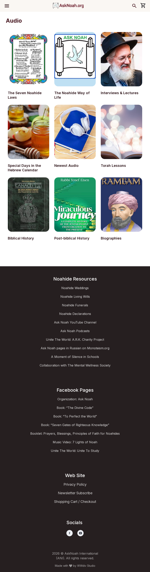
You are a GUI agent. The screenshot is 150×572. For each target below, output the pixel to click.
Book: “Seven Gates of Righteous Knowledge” (75, 425)
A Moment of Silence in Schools (75, 357)
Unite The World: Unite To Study (75, 451)
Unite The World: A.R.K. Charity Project (75, 339)
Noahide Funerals (75, 305)
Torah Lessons (113, 166)
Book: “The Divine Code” (75, 408)
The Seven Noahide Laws (25, 95)
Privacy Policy (75, 484)
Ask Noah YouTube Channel (75, 322)
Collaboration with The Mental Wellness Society (75, 365)
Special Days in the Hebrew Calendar (24, 168)
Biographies (111, 238)
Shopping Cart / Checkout (75, 502)
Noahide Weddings (75, 288)
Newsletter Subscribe (75, 493)
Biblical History (21, 238)
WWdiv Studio (86, 565)
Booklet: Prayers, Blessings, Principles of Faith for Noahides (75, 433)
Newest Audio (66, 166)
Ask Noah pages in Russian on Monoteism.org (75, 348)
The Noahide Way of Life (72, 95)
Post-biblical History (71, 238)
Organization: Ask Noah (75, 399)
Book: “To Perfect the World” (75, 416)
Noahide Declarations (75, 314)
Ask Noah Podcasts (75, 331)
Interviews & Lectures (119, 93)
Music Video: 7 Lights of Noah (75, 442)
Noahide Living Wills (75, 297)
